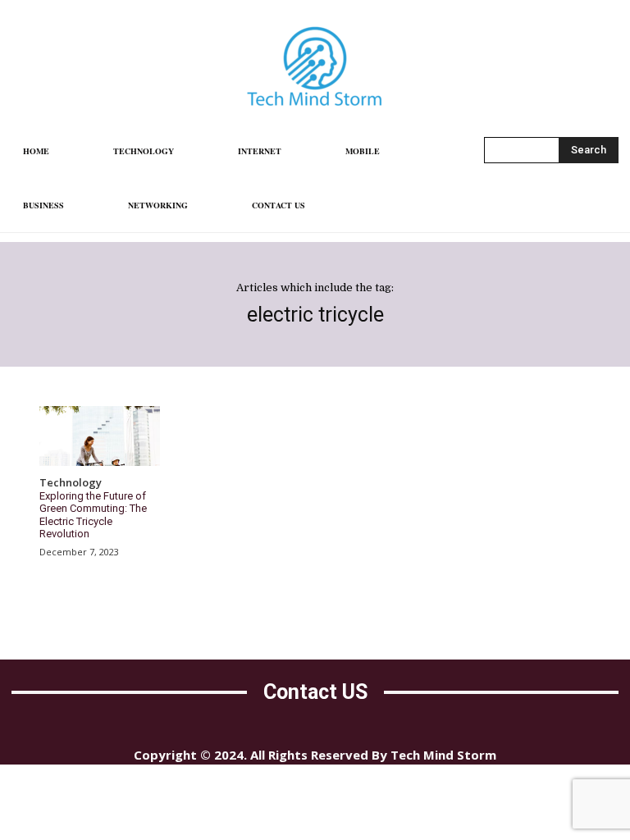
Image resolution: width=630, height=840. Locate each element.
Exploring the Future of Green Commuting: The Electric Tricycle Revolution (93, 515)
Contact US (315, 692)
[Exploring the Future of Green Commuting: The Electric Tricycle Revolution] (99, 436)
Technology (70, 483)
